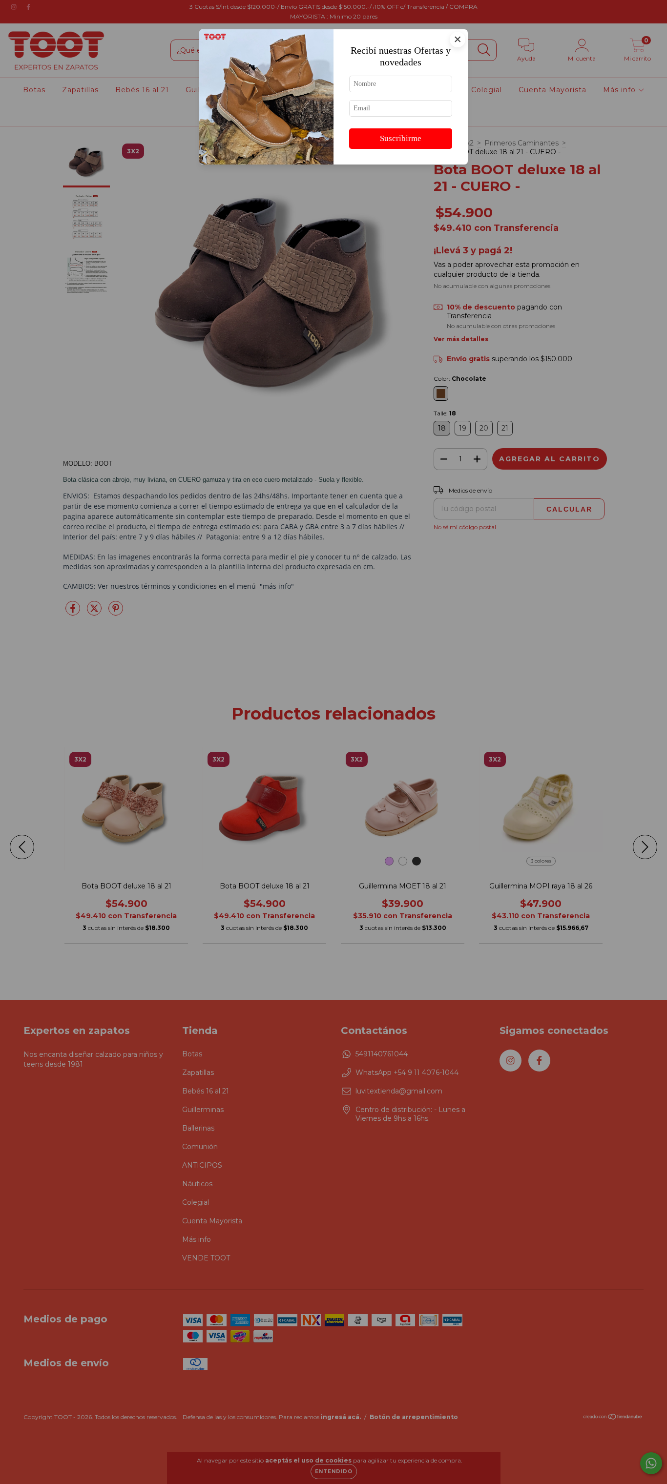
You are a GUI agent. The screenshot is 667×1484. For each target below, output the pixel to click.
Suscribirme (400, 138)
